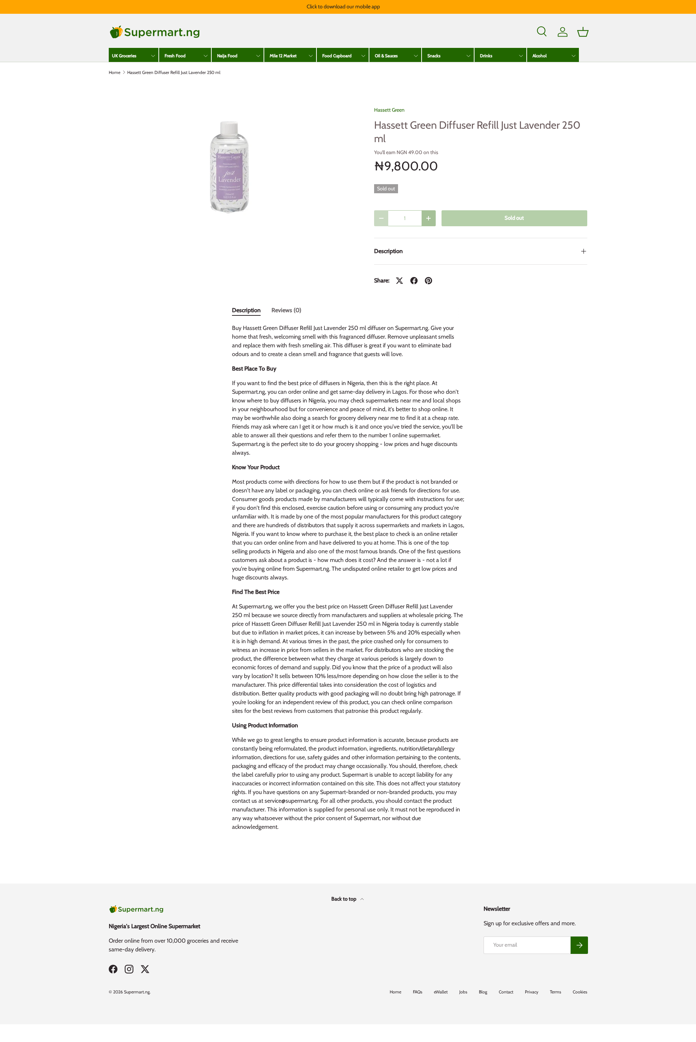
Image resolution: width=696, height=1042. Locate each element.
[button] (583, 32)
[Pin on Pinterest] (428, 280)
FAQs (417, 992)
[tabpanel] (348, 580)
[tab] (246, 310)
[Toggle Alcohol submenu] (573, 56)
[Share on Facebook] (414, 280)
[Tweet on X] (399, 280)
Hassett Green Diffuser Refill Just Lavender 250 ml (173, 72)
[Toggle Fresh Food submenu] (205, 56)
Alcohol (540, 55)
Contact (506, 992)
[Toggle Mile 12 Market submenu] (310, 56)
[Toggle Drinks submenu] (521, 56)
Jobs (463, 992)
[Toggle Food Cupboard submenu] (363, 56)
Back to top (344, 899)
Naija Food (227, 55)
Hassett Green (389, 110)
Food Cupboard (337, 55)
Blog (483, 992)
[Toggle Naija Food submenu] (258, 56)
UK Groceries (124, 55)
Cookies (580, 992)
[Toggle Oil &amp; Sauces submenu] (416, 56)
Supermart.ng (137, 992)
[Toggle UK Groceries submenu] (153, 56)
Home (114, 72)
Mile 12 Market (283, 55)
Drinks (486, 55)
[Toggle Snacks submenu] (468, 56)
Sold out (514, 218)
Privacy (531, 992)
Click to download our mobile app (343, 6)
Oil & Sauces (386, 55)
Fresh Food (175, 55)
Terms (555, 992)
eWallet (441, 992)
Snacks (433, 55)
